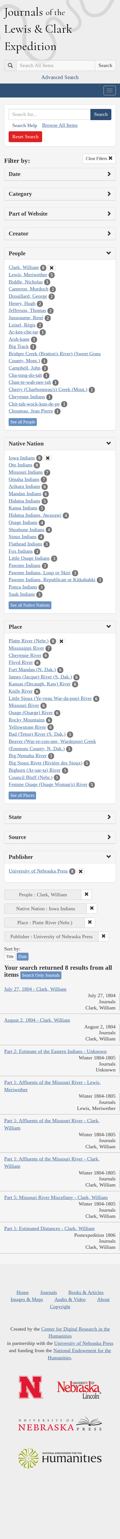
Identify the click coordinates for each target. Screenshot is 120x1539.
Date (22, 956)
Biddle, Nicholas (26, 282)
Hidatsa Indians (24, 501)
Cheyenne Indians (27, 396)
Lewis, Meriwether (28, 274)
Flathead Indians (25, 544)
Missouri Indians (26, 472)
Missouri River (24, 705)
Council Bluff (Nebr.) (30, 777)
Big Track (19, 346)
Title (10, 956)
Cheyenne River (25, 655)
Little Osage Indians (29, 558)
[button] (86, 895)
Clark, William (24, 267)
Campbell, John (24, 368)
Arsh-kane (19, 339)
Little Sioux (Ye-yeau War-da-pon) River (50, 698)
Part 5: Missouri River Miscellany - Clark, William (56, 1197)
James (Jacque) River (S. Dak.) (40, 677)
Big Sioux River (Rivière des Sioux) (45, 763)
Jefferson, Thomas (27, 310)
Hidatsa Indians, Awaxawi (35, 515)
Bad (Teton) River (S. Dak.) (37, 734)
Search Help (24, 125)
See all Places (22, 795)
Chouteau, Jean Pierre (31, 411)
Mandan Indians (25, 493)
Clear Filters (97, 158)
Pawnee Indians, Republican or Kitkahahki (52, 579)
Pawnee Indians (24, 565)
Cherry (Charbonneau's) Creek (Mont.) (48, 389)
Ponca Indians (23, 587)
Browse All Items (60, 125)
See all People (22, 422)
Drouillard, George (28, 296)
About (103, 1299)
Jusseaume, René (26, 317)
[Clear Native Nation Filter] (48, 458)
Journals (48, 1292)
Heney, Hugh (22, 303)
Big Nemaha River (28, 755)
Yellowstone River (27, 727)
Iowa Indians (22, 458)
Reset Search (25, 136)
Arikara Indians (24, 486)
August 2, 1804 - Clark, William (37, 1020)
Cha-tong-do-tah (25, 375)
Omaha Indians (24, 479)
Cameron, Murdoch (28, 289)
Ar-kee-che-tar (23, 332)
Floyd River (21, 662)
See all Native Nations (30, 605)
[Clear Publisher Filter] (81, 871)
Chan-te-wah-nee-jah (30, 382)
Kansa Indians (23, 508)
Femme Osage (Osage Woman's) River (48, 784)
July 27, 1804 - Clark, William (35, 989)
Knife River (21, 691)
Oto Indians (20, 465)
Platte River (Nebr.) (29, 641)
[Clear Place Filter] (61, 641)
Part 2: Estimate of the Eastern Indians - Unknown (55, 1051)
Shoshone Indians (26, 529)
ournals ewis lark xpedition (38, 28)
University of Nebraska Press (38, 871)
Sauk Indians (22, 594)
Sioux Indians (23, 536)
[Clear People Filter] (52, 268)
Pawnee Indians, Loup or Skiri (40, 572)
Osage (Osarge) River (31, 712)
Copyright (60, 1306)
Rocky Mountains (27, 720)
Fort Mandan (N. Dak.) (32, 669)
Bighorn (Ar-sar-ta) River (35, 770)
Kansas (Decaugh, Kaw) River (40, 684)
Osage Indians (23, 522)
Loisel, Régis (22, 325)
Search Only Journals (41, 975)
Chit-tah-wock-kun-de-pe (34, 404)
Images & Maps (27, 1299)
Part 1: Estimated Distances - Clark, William (49, 1228)
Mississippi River (26, 648)
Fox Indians (21, 551)
